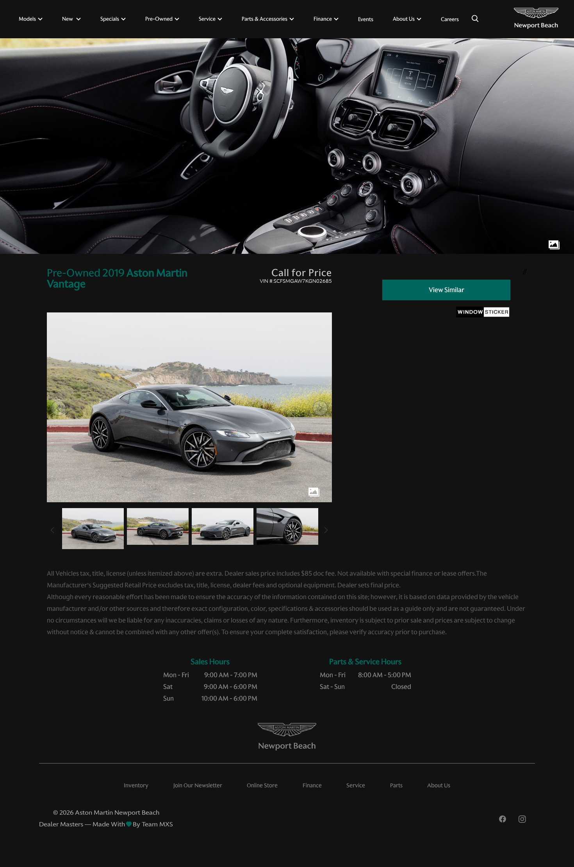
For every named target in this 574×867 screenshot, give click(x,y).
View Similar (446, 289)
